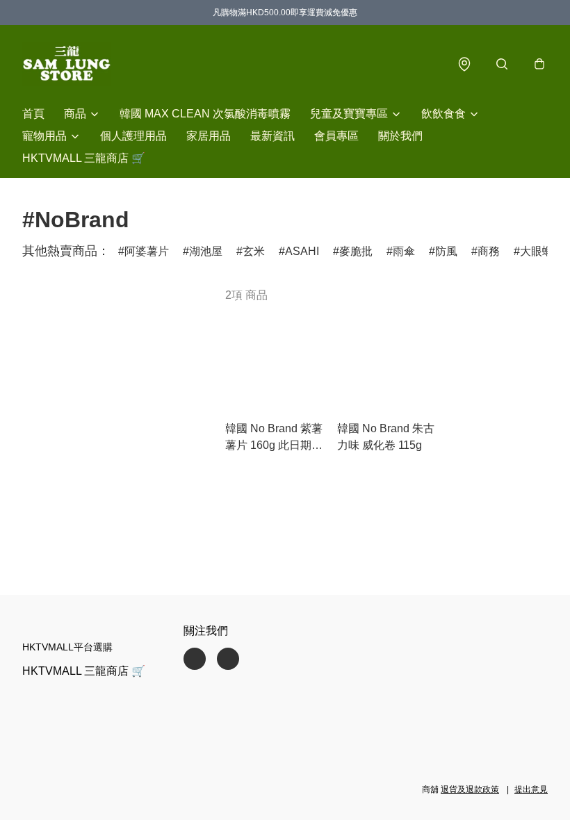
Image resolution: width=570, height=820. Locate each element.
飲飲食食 (443, 114)
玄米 (254, 251)
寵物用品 (44, 136)
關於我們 (400, 136)
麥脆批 (356, 251)
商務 (489, 251)
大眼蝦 (536, 251)
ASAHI (302, 251)
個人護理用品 (133, 136)
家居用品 (208, 136)
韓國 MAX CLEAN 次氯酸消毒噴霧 (205, 114)
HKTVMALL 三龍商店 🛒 (83, 158)
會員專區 (336, 136)
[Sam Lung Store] (66, 64)
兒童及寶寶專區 (349, 114)
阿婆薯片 (146, 251)
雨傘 (404, 251)
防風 (446, 251)
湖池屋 (205, 251)
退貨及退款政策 (470, 789)
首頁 (33, 114)
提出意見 (531, 789)
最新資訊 (272, 136)
